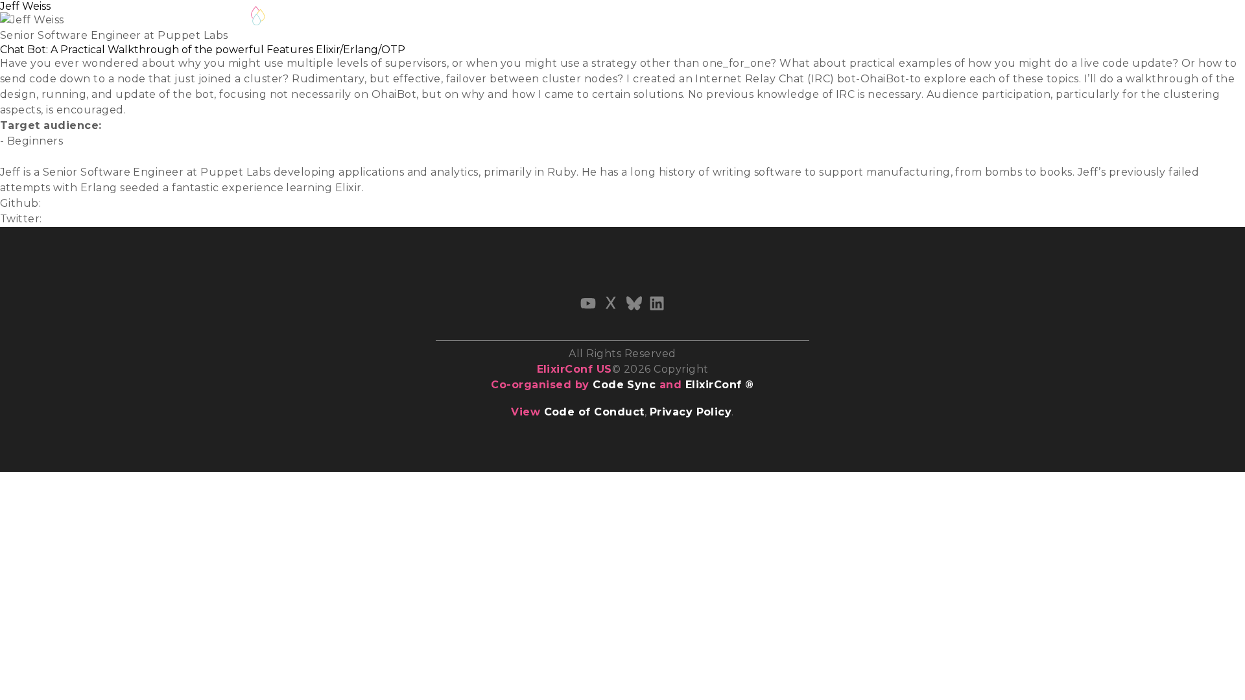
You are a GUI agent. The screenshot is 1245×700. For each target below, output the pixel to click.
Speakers (618, 18)
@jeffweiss (73, 219)
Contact (821, 18)
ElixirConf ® (719, 385)
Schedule (548, 18)
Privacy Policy (691, 412)
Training (686, 18)
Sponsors (754, 18)
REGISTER (370, 18)
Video (15, 156)
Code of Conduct (594, 412)
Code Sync (624, 385)
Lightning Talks (460, 18)
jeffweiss (67, 203)
